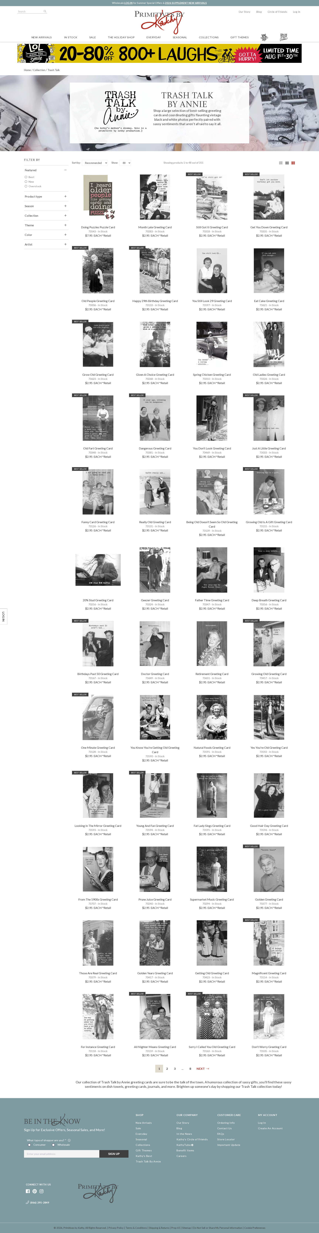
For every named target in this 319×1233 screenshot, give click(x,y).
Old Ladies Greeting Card (269, 374)
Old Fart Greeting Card (98, 448)
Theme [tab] (29, 225)
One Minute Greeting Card (98, 747)
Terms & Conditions (136, 1227)
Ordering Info (226, 1122)
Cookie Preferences (254, 1227)
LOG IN (128, 2)
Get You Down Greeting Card (269, 227)
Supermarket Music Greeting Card (212, 899)
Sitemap (186, 1227)
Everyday (154, 37)
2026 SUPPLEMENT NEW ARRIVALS (186, 2)
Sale (92, 37)
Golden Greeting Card (269, 899)
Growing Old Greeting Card (269, 674)
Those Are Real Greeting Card (98, 973)
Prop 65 (175, 1227)
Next (201, 1068)
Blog (259, 11)
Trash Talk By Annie (148, 1161)
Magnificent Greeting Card (269, 973)
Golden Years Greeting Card (155, 973)
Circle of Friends (277, 11)
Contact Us (224, 1128)
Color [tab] (28, 234)
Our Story (245, 11)
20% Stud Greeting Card (98, 600)
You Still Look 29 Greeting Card (212, 301)
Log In (296, 11)
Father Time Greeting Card (212, 600)
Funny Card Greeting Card (97, 522)
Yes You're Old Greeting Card (269, 747)
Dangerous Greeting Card (155, 448)
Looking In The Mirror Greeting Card (98, 825)
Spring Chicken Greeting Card (212, 374)
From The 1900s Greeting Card (98, 899)
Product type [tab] (33, 196)
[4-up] (292, 163)
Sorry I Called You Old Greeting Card (212, 1047)
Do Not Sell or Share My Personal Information (217, 1227)
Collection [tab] (31, 215)
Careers (181, 1155)
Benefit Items (185, 1150)
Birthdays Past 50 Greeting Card (98, 674)
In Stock (71, 37)
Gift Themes (239, 37)
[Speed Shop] (279, 163)
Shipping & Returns (159, 1227)
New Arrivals (42, 37)
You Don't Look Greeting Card (212, 448)
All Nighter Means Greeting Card (155, 1047)
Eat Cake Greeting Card (269, 301)
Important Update (228, 1144)
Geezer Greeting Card (155, 600)
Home (27, 69)
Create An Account (270, 1128)
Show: (115, 162)
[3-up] (286, 163)
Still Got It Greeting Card (212, 227)
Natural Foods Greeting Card (212, 747)
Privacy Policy (116, 1227)
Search (44, 11)
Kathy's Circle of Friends (192, 1139)
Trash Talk (53, 69)
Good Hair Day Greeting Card (269, 825)
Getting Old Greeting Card (212, 973)
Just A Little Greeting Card (269, 448)
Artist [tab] (28, 244)
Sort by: (76, 162)
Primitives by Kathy (74, 1227)
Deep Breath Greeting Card (269, 600)
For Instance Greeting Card (98, 1047)
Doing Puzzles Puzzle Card (98, 227)
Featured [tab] (31, 170)
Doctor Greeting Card (155, 674)
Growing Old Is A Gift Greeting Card (269, 522)
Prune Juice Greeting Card (154, 899)
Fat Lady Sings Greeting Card (212, 825)
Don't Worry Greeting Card (269, 1047)
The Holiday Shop (121, 37)
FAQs (220, 1133)
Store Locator (226, 1139)
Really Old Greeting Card (155, 522)
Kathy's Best (144, 1155)
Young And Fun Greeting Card (155, 825)
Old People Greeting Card (98, 301)
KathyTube (183, 1144)
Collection (39, 69)
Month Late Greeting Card (155, 227)
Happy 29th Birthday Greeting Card (155, 301)
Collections (209, 37)
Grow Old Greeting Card (98, 374)
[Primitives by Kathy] (98, 1202)
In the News (184, 1133)
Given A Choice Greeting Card (155, 374)
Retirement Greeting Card (211, 674)
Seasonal (180, 37)
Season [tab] (29, 206)
